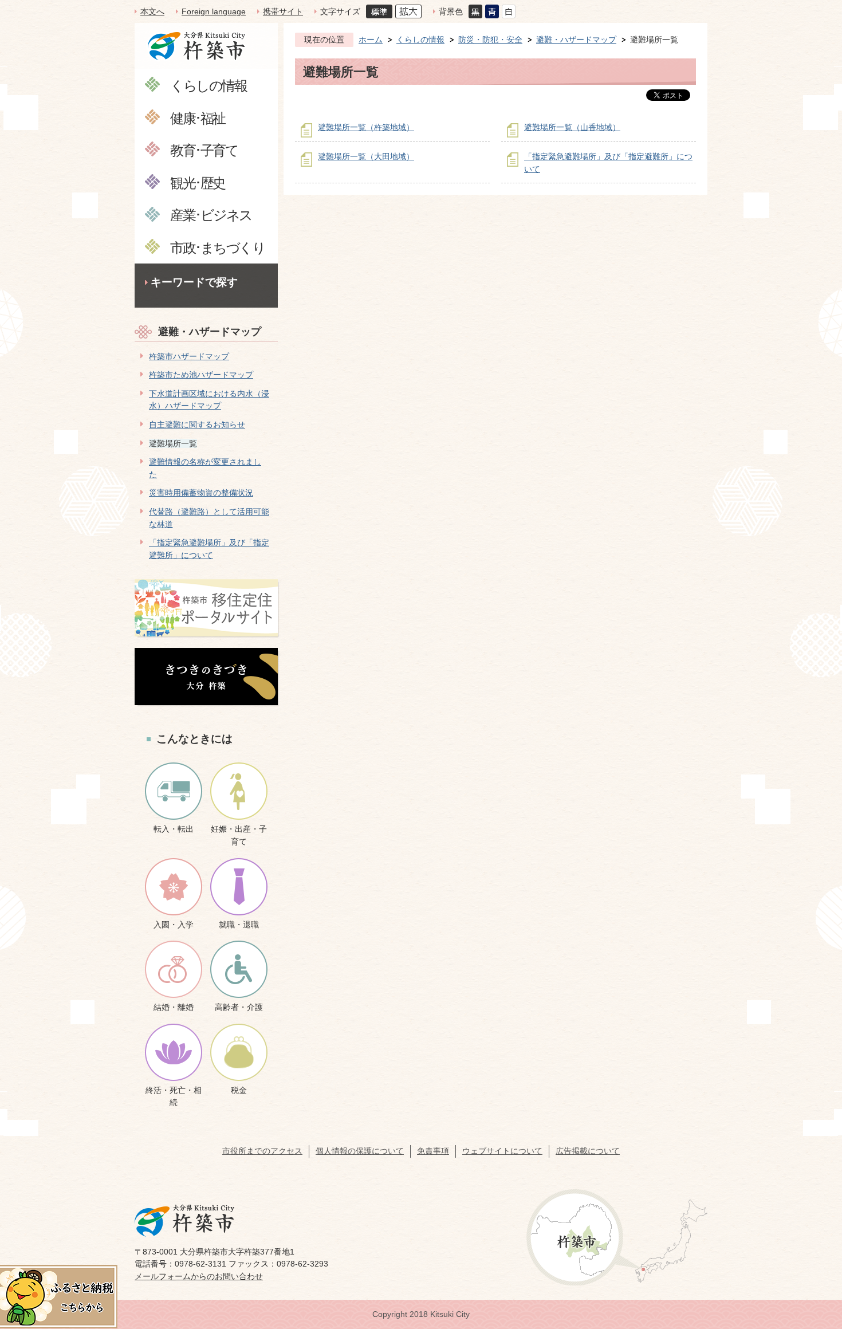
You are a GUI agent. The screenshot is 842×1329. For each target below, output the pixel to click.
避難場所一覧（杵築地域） (366, 127)
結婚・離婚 (174, 1007)
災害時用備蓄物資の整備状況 (201, 492)
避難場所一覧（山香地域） (572, 127)
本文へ (152, 11)
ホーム (371, 39)
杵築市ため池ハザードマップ (201, 374)
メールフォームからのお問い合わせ (199, 1276)
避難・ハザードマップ (209, 331)
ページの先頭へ (812, 1248)
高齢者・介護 (239, 1007)
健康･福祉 (197, 117)
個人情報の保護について (360, 1150)
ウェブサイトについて (502, 1150)
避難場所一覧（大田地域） (366, 156)
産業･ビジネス (211, 214)
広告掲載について (588, 1150)
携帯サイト (283, 11)
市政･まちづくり (217, 247)
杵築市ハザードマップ (189, 356)
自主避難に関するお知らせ (197, 424)
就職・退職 (239, 924)
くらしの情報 (208, 85)
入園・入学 (174, 924)
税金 (239, 1090)
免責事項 (433, 1150)
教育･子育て (204, 149)
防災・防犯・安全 (490, 39)
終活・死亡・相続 (173, 1096)
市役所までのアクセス (262, 1150)
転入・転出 (174, 828)
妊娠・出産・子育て (239, 835)
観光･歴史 (197, 182)
